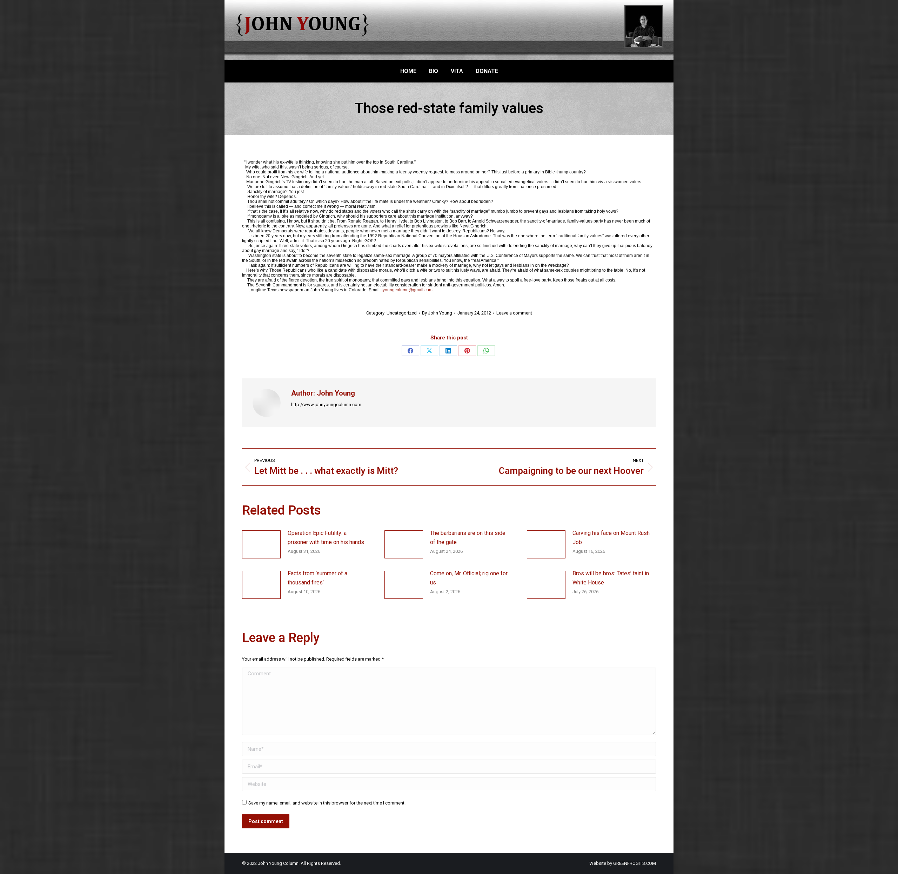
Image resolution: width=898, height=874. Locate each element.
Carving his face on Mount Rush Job (611, 537)
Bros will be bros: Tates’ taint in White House (610, 578)
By (437, 313)
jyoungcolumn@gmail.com (407, 289)
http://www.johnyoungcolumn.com (326, 404)
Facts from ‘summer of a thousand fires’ (317, 578)
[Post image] (261, 544)
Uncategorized (402, 313)
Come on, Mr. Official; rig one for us (469, 578)
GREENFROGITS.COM (634, 863)
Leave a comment (514, 313)
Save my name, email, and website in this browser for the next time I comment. (327, 803)
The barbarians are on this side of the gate (467, 537)
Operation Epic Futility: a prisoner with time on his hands (326, 537)
